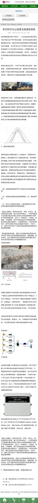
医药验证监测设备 (8, 19)
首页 (8, 24)
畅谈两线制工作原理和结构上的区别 (21, 479)
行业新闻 (22, 15)
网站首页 (5, 6)
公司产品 (24, 6)
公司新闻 (8, 15)
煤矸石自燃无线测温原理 (17, 485)
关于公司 (14, 6)
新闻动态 (13, 24)
